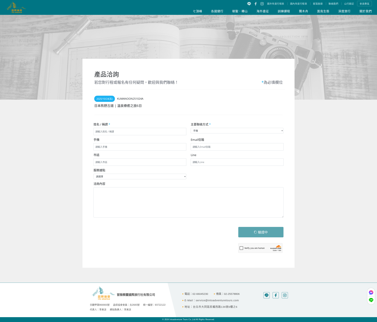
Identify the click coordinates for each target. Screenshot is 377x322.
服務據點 (99, 170)
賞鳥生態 (323, 11)
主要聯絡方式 (201, 124)
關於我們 (365, 11)
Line (193, 155)
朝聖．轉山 (240, 11)
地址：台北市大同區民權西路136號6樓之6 (211, 306)
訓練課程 (284, 11)
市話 (96, 155)
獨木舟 (303, 11)
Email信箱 (197, 140)
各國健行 (217, 11)
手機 (96, 140)
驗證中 (262, 232)
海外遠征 (263, 11)
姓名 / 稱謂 (102, 124)
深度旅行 (344, 11)
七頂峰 (197, 11)
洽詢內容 (99, 184)
